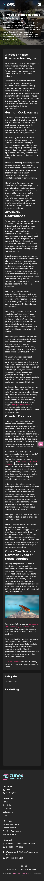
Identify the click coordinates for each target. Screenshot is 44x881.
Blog (5, 815)
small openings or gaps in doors (22, 462)
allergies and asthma (21, 404)
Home (5, 802)
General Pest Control (11, 824)
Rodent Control (9, 828)
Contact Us (7, 809)
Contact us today (13, 661)
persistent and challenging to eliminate (21, 625)
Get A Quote (8, 812)
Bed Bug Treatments (12, 831)
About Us (7, 805)
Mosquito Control (10, 834)
